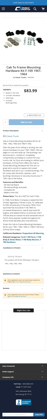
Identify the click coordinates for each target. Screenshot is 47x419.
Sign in (10, 296)
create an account (25, 282)
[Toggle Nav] (3, 9)
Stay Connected (8, 366)
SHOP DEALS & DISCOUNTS (23, 3)
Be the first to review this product (16, 85)
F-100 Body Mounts (30, 239)
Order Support (8, 372)
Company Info (8, 377)
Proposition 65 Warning (33, 233)
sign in (14, 282)
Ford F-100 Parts (28, 237)
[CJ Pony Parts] (22, 9)
